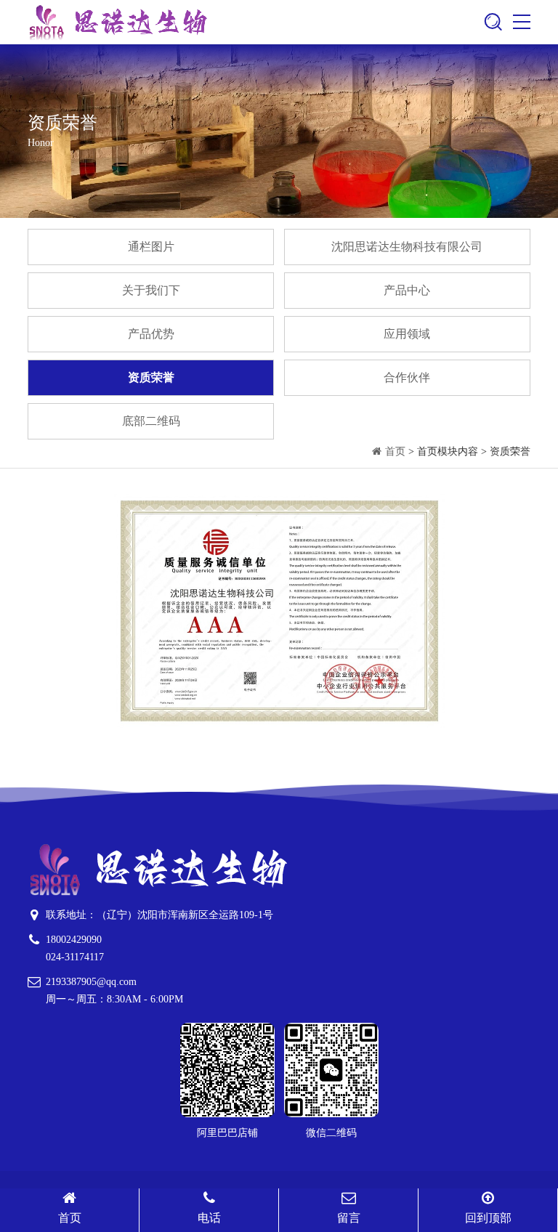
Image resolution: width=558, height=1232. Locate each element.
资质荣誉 (151, 377)
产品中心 (407, 290)
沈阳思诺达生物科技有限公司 (406, 246)
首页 (395, 451)
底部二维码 (151, 421)
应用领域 (407, 334)
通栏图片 (151, 246)
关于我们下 (151, 290)
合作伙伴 (407, 377)
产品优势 (151, 334)
